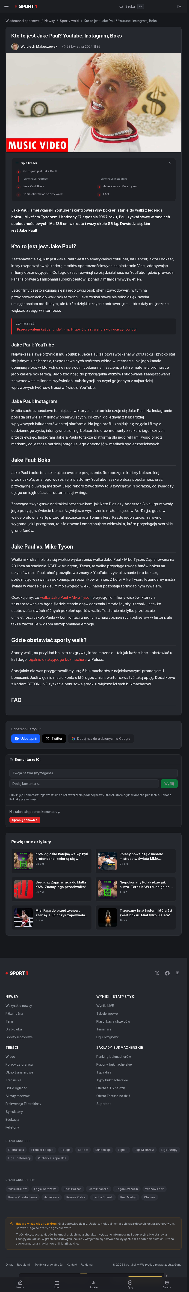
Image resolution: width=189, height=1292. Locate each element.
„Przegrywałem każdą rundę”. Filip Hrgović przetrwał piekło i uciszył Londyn (76, 329)
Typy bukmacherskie (112, 1217)
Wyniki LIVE (105, 1142)
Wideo (10, 1193)
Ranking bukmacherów (113, 1193)
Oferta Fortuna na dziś (113, 1233)
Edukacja (12, 1256)
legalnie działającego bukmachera (57, 659)
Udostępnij (29, 738)
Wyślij (169, 784)
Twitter (56, 738)
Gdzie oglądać (16, 1225)
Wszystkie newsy (19, 1142)
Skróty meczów (18, 1233)
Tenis (10, 1158)
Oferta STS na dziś (110, 1225)
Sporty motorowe (19, 1174)
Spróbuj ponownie (24, 820)
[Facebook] (167, 1110)
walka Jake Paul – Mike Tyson (66, 597)
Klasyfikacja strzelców (113, 1158)
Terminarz (103, 1166)
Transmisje (13, 1217)
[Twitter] (157, 1110)
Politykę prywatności (23, 799)
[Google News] (177, 1110)
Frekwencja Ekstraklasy (23, 1240)
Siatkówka (14, 1166)
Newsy (49, 21)
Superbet (103, 1240)
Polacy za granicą (19, 1201)
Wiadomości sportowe (23, 21)
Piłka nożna (14, 1150)
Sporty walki (69, 21)
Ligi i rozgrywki (107, 1174)
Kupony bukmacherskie (114, 1201)
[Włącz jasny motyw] (178, 6)
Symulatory (14, 1248)
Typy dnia (103, 1209)
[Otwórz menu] (6, 6)
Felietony (12, 1264)
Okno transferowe (19, 1209)
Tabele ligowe (107, 1150)
